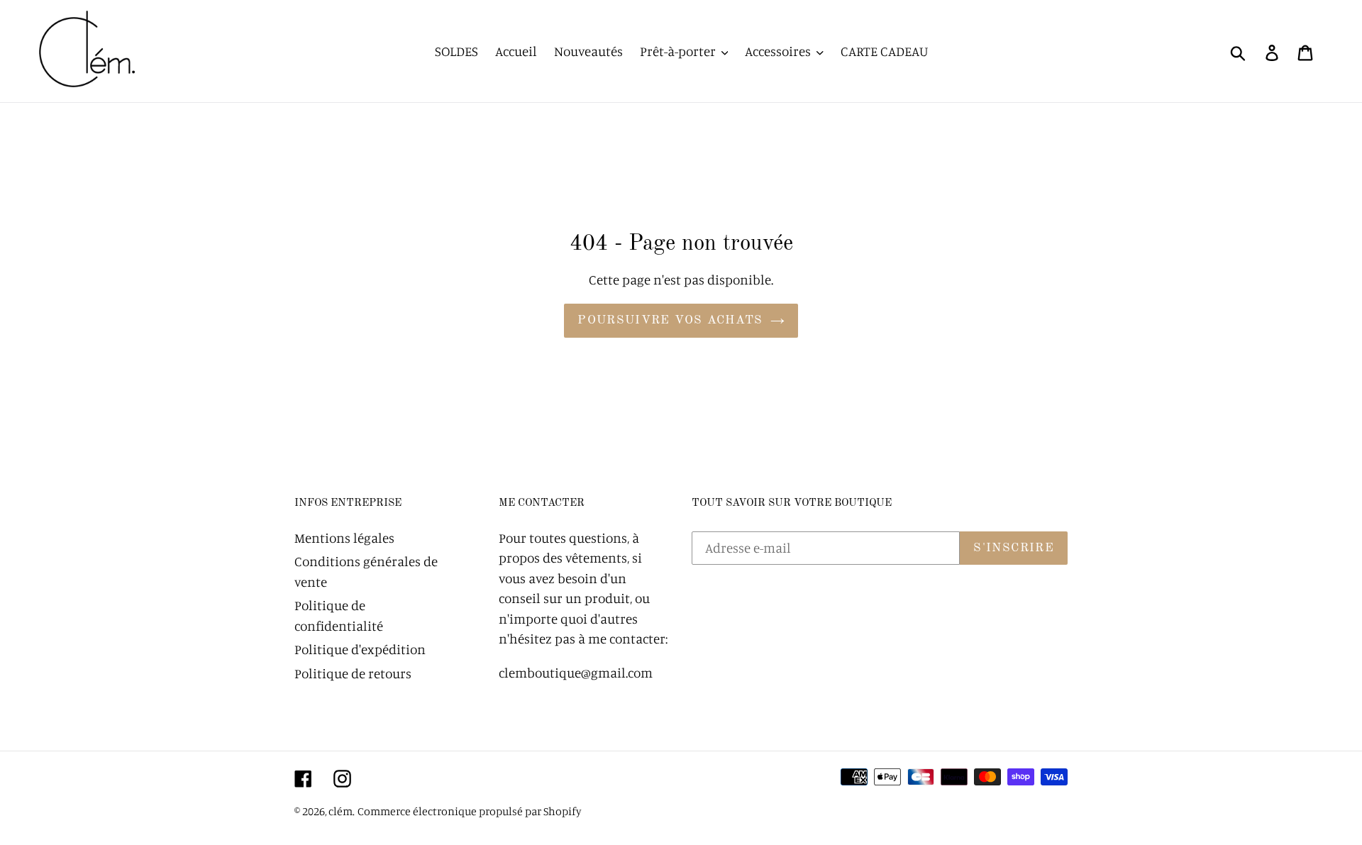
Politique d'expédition (360, 649)
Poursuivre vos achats (670, 320)
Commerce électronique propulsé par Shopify (470, 811)
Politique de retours (352, 673)
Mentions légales (344, 537)
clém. (341, 811)
